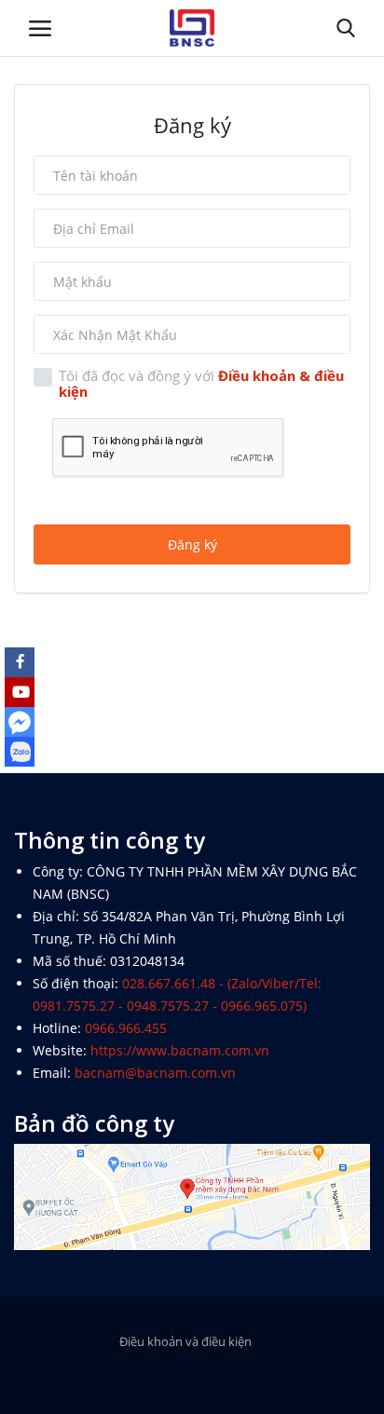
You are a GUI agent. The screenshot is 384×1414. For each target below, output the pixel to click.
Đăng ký (192, 544)
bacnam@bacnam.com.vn (155, 1072)
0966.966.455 (126, 1028)
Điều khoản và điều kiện (185, 1341)
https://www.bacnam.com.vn (179, 1050)
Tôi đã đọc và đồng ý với (201, 384)
